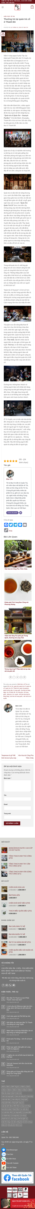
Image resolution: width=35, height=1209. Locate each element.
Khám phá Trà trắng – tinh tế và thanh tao (19, 1040)
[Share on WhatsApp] (10, 677)
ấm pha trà (11, 1125)
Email (5, 804)
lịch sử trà (10, 686)
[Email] (20, 512)
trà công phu (19, 692)
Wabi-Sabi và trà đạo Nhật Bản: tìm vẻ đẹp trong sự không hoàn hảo (20, 1031)
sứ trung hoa (15, 1115)
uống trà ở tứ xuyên (12, 694)
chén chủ (18, 1093)
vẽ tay (30, 1122)
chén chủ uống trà (20, 1096)
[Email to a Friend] (21, 677)
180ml (30, 1090)
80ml (3, 1086)
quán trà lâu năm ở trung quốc (11, 690)
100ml (22, 1086)
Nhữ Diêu (16, 1106)
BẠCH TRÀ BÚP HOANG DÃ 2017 (22, 1201)
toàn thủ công (6, 1122)
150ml (19, 1090)
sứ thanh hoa (6, 1115)
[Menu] (2, 7)
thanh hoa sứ (6, 1118)
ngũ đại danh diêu (7, 1106)
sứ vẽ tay (23, 1115)
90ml (8, 1086)
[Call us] (10, 985)
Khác (10, 531)
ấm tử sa (18, 1125)
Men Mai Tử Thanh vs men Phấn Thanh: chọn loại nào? (18, 999)
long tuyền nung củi (17, 1102)
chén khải (30, 1096)
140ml (14, 1090)
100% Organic (15, 1086)
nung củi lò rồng (25, 1106)
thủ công (13, 1118)
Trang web (7, 813)
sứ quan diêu (27, 1112)
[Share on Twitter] (17, 677)
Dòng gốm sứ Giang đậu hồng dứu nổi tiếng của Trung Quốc (20, 1072)
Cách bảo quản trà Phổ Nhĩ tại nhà (18, 1016)
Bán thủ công (6, 1093)
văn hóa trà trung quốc (16, 696)
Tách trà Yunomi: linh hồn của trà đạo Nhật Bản (19, 1064)
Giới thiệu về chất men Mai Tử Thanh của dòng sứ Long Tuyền (19, 1023)
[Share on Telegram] (24, 677)
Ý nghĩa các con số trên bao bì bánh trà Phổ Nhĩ (20, 1056)
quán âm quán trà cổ (20, 686)
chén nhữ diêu (6, 1099)
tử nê (24, 1122)
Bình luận (7, 778)
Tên (5, 795)
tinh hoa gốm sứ (22, 1118)
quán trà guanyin (24, 688)
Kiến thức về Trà (9, 16)
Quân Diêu (16, 1109)
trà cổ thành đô (11, 692)
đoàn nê (4, 1125)
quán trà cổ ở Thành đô (12, 688)
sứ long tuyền (17, 1112)
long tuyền (24, 1099)
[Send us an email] (6, 985)
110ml (28, 1086)
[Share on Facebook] (14, 677)
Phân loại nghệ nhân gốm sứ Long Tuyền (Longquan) (18, 1048)
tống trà (19, 1122)
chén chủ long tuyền (7, 1096)
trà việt (13, 1122)
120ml (3, 1090)
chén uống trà (16, 1099)
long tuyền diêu (6, 1102)
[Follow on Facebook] (3, 985)
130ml (9, 1090)
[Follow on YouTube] (13, 985)
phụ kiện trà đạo (6, 1109)
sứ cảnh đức (24, 1109)
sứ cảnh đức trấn (7, 1112)
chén (12, 1093)
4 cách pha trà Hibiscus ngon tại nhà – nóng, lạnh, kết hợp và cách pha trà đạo (20, 1008)
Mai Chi (26, 27)
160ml (24, 1090)
